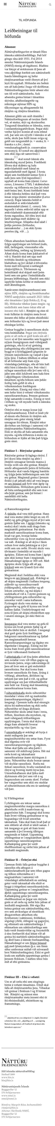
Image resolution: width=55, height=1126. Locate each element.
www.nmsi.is (9, 1095)
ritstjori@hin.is (10, 1107)
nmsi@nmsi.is (9, 1098)
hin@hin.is (7, 1080)
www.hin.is (8, 1077)
